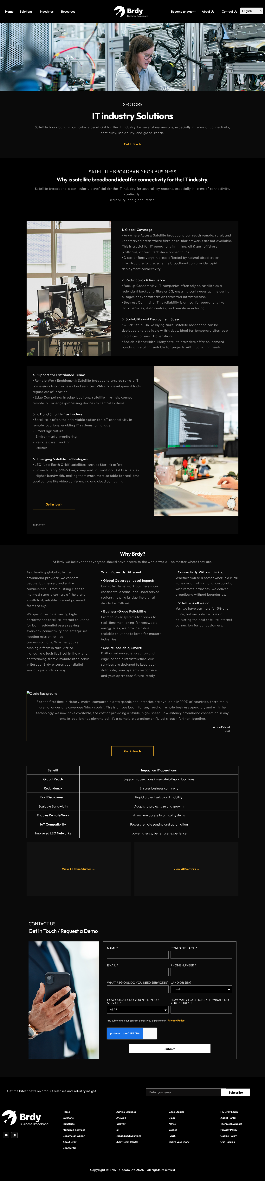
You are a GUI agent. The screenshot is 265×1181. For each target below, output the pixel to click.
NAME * (112, 948)
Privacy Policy (176, 1020)
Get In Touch (132, 144)
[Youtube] (6, 1135)
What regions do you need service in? (138, 982)
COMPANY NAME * (184, 948)
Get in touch (54, 504)
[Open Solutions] (33, 11)
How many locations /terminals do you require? (200, 1001)
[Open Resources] (76, 11)
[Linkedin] (14, 1135)
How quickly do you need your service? (133, 1001)
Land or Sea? (181, 982)
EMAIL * (112, 965)
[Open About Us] (215, 11)
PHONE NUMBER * (183, 965)
